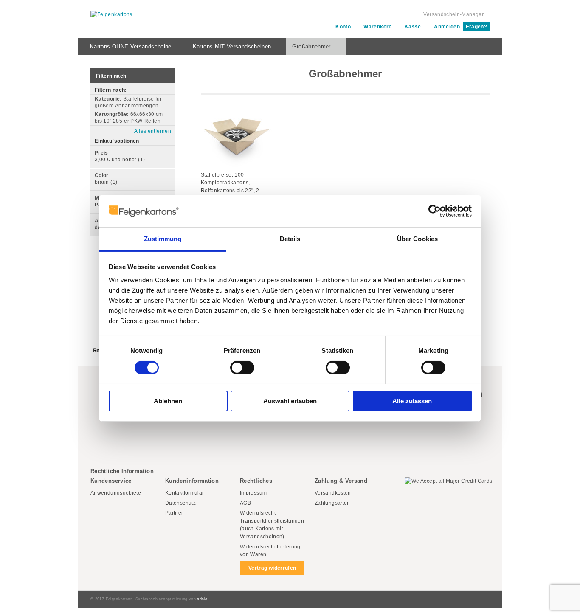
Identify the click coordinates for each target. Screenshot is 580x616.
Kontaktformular (184, 493)
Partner (174, 513)
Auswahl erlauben (290, 401)
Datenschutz (180, 503)
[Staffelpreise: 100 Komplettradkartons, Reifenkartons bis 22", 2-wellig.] (237, 131)
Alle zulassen (412, 401)
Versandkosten (333, 493)
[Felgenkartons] (111, 15)
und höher (116, 160)
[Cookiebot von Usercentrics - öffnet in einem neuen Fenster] (434, 211)
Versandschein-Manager (453, 14)
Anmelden (447, 27)
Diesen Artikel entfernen (168, 105)
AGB (245, 503)
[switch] (242, 367)
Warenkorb (377, 27)
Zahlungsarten (332, 503)
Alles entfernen (152, 131)
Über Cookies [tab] (417, 238)
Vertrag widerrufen (272, 568)
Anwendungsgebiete (115, 493)
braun (102, 182)
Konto (343, 27)
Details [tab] (290, 238)
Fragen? (476, 27)
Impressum (253, 493)
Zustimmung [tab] (163, 238)
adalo (202, 599)
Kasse (413, 27)
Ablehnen (168, 401)
